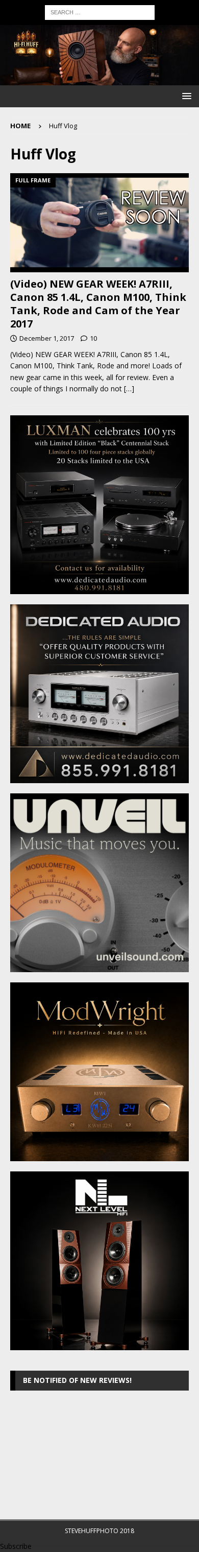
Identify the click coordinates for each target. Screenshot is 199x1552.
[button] (184, 96)
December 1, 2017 (46, 338)
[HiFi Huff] (99, 79)
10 (93, 338)
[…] (129, 388)
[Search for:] (100, 11)
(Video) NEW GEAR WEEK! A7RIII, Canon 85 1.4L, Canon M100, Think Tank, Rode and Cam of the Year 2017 (98, 304)
